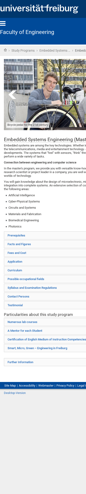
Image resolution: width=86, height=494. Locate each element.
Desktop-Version (15, 393)
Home (5, 50)
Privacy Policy (65, 385)
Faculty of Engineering (27, 32)
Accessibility (27, 385)
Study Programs (23, 50)
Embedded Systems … (54, 50)
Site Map (10, 385)
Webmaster (45, 385)
